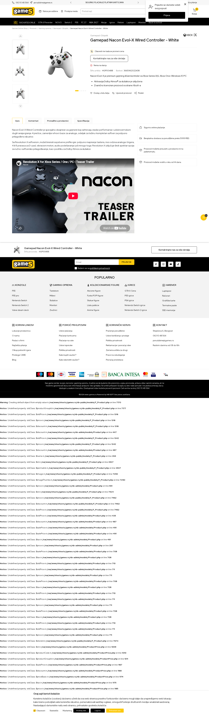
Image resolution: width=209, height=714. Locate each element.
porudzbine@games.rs (43, 2)
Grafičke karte (168, 300)
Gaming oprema (45, 28)
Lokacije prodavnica (21, 331)
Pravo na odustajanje (115, 355)
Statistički (54, 711)
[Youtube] (170, 264)
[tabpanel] (59, 63)
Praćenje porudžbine (115, 331)
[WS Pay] (93, 374)
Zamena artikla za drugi (117, 350)
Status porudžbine (50, 11)
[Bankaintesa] (121, 374)
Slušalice (54, 300)
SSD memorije (168, 310)
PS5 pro (15, 295)
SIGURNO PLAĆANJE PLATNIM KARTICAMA (104, 2)
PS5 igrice (129, 295)
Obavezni (40, 711)
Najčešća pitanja (190, 2)
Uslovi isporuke (66, 345)
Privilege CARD (19, 355)
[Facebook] (156, 264)
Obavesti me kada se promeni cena (109, 51)
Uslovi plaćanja (65, 331)
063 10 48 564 (22, 2)
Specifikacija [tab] (83, 121)
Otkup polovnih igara (21, 350)
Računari (166, 295)
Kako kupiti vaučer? (67, 355)
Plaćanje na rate (66, 340)
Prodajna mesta (71, 11)
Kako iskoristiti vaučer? (69, 359)
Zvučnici (53, 310)
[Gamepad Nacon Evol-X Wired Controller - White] (16, 249)
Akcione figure (94, 290)
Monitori (53, 305)
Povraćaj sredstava (114, 359)
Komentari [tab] (33, 121)
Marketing (67, 711)
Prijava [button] (167, 15)
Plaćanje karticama (67, 335)
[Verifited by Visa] (153, 374)
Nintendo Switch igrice (135, 305)
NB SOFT (110, 394)
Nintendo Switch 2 (20, 305)
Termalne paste (169, 305)
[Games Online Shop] (23, 11)
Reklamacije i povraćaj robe (118, 345)
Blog (14, 359)
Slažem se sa (94, 268)
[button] (99, 93)
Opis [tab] (17, 121)
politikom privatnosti (100, 268)
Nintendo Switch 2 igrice (136, 310)
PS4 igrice (129, 300)
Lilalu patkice (93, 305)
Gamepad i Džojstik (60, 28)
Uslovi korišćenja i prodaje (117, 335)
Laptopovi (166, 291)
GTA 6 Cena (130, 290)
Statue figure (93, 300)
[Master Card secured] (145, 374)
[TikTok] (178, 264)
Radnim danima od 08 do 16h (166, 345)
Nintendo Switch (19, 300)
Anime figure (93, 310)
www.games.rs (91, 394)
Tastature (54, 290)
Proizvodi (33, 28)
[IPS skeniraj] (166, 374)
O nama (15, 335)
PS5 (13, 290)
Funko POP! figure (95, 295)
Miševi (52, 295)
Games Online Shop (20, 28)
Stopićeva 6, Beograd (163, 331)
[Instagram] (163, 264)
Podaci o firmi (18, 340)
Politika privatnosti (67, 350)
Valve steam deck (20, 310)
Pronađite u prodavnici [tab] (58, 121)
